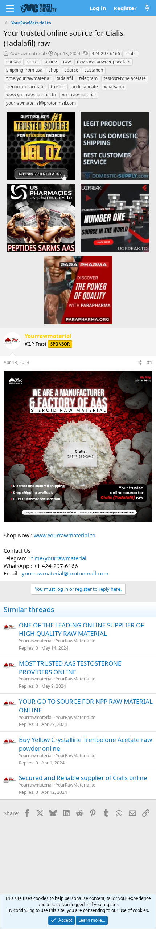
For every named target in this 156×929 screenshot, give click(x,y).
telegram (88, 78)
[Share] (139, 363)
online (51, 61)
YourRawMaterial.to (75, 641)
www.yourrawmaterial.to (31, 95)
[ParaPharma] (78, 290)
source (71, 70)
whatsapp (114, 87)
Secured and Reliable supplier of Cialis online (83, 778)
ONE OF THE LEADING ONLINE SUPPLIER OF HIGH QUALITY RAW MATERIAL (81, 629)
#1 (149, 362)
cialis (131, 54)
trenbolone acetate (25, 87)
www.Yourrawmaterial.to (64, 535)
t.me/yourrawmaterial (28, 78)
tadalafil (65, 78)
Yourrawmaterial (27, 53)
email (32, 61)
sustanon (94, 70)
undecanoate (84, 87)
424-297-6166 (106, 54)
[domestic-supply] (115, 145)
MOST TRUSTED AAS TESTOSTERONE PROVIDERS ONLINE (70, 667)
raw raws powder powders (103, 61)
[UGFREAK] (115, 217)
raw (67, 61)
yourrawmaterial (79, 95)
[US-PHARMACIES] (41, 217)
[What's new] (147, 8)
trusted (58, 87)
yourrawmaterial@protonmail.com (41, 103)
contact (13, 61)
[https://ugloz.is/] (41, 145)
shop (53, 70)
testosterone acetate (125, 78)
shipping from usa (24, 70)
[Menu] (10, 8)
